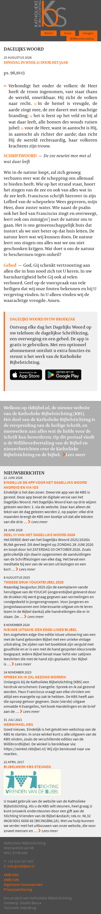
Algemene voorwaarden (23, 884)
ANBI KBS (11, 874)
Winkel (48, 33)
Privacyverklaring (18, 889)
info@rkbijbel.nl (20, 866)
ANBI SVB (11, 879)
